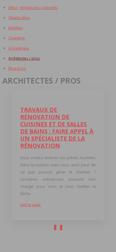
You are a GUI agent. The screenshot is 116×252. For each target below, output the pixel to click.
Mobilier (15, 27)
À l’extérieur (19, 48)
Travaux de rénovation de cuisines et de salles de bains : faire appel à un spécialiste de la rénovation (56, 128)
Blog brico (17, 68)
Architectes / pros (24, 58)
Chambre (16, 38)
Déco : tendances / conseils (33, 7)
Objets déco (19, 17)
